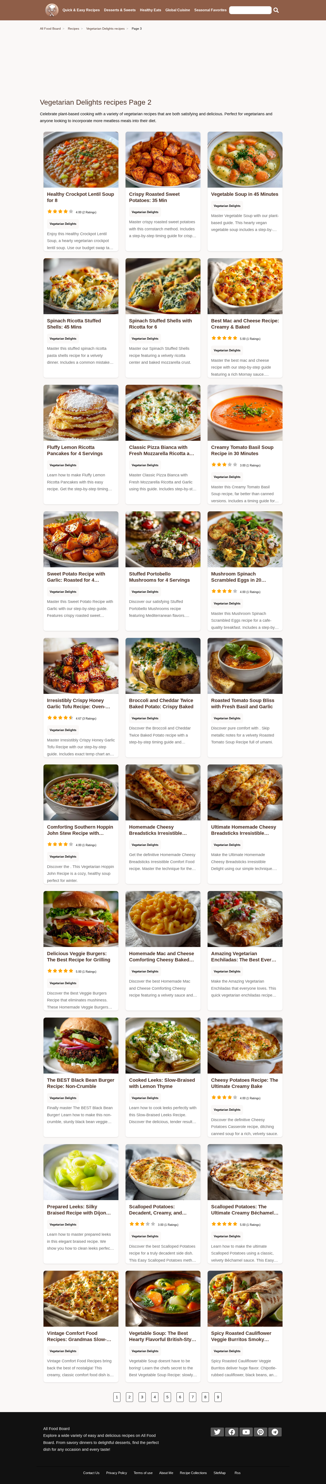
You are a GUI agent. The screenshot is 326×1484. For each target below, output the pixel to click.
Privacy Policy (116, 1473)
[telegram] (275, 1432)
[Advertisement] (163, 65)
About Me (166, 1473)
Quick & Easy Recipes (81, 10)
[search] (276, 10)
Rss (238, 1473)
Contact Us (91, 1473)
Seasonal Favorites (210, 10)
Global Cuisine (177, 10)
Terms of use (143, 1473)
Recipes (73, 28)
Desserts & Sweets (120, 10)
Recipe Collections (193, 1473)
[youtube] (246, 1432)
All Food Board (50, 28)
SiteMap (220, 1473)
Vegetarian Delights (63, 223)
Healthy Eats (150, 10)
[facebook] (231, 1432)
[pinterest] (260, 1432)
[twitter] (217, 1432)
